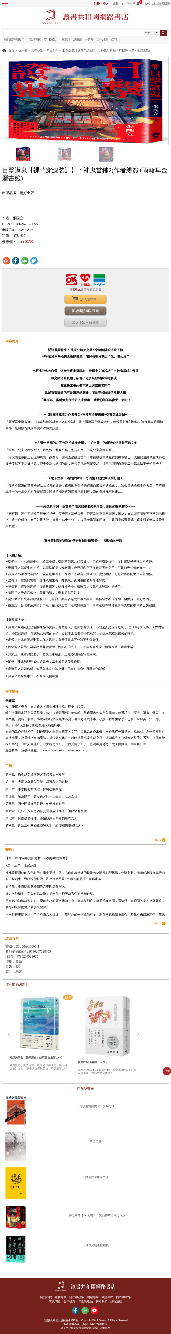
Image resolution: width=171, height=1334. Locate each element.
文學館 (23, 50)
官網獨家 (35, 39)
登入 (106, 3)
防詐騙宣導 (123, 1297)
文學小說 (37, 50)
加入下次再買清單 (85, 322)
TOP (167, 1071)
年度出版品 (85, 1301)
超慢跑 (77, 39)
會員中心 (118, 3)
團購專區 (107, 1297)
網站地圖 (93, 1297)
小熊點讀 (64, 39)
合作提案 (69, 1301)
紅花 (114, 39)
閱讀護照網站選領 (85, 311)
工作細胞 (102, 39)
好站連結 (116, 1301)
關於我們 (46, 1297)
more (157, 839)
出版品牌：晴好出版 (18, 193)
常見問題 (55, 1301)
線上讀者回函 (161, 3)
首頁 (11, 50)
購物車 (131, 3)
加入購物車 (88, 299)
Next (138, 1034)
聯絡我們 (101, 1301)
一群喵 (89, 39)
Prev (8, 1034)
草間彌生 (50, 39)
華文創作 (52, 50)
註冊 (97, 3)
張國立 (18, 218)
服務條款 (61, 1297)
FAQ (147, 3)
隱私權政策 (76, 1297)
